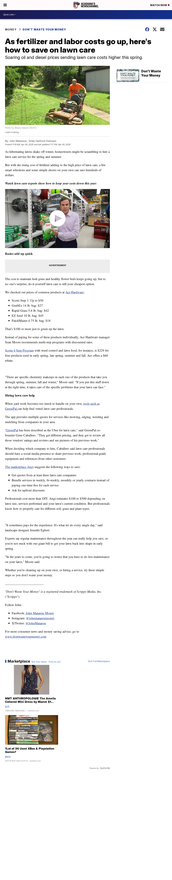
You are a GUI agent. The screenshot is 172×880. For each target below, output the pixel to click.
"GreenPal (11, 430)
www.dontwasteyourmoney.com (25, 636)
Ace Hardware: (74, 292)
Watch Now (159, 5)
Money (10, 29)
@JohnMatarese (36, 623)
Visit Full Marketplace (99, 661)
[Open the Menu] (5, 5)
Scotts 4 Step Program (19, 350)
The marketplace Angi (19, 467)
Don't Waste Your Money (44, 29)
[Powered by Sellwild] (105, 768)
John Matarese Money (39, 613)
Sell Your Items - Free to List (45, 662)
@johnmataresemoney (40, 618)
